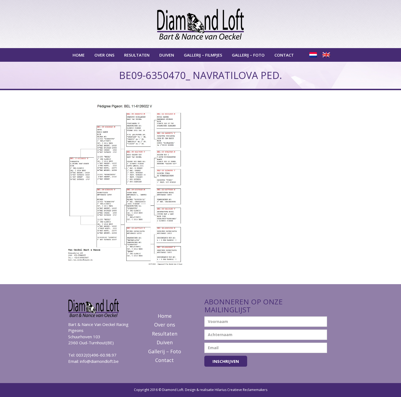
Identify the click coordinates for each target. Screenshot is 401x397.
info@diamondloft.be (99, 361)
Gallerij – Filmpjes (203, 55)
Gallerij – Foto (248, 55)
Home (79, 55)
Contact (284, 55)
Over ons (104, 55)
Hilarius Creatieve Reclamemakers (241, 389)
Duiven (166, 55)
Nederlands (313, 55)
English (326, 55)
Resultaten (136, 55)
